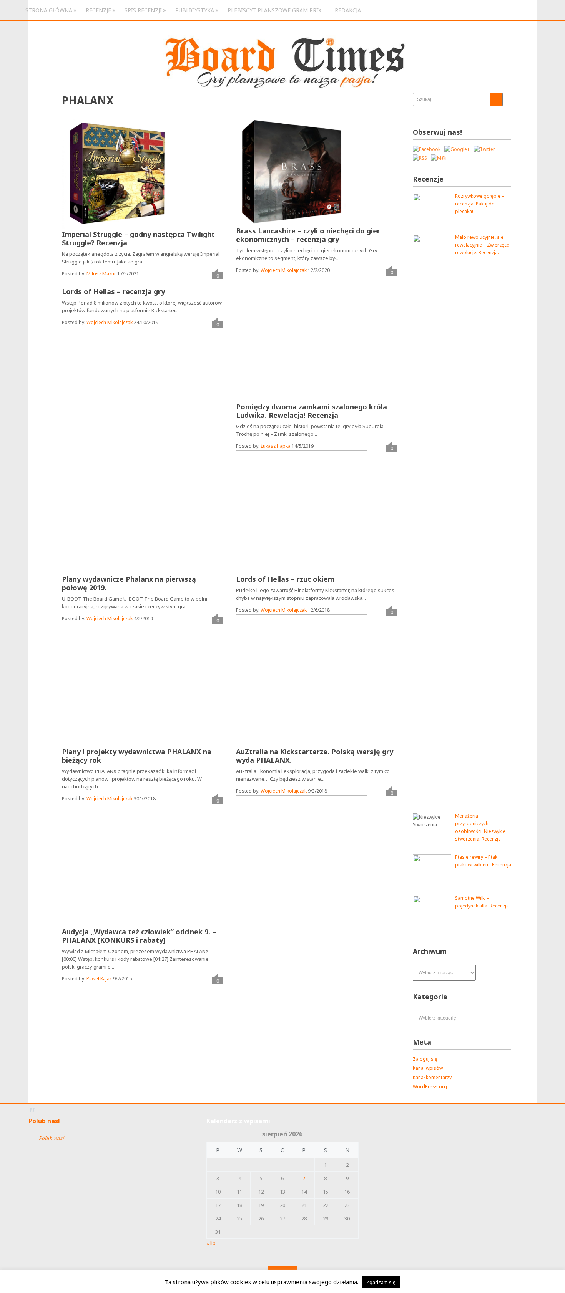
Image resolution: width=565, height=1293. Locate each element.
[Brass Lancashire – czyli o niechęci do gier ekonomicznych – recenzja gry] (291, 171)
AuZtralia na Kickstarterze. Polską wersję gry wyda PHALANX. (314, 756)
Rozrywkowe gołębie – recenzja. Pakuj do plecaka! (479, 204)
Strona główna (48, 10)
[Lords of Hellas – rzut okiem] (291, 516)
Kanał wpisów (428, 1068)
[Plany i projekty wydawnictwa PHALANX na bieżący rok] (117, 688)
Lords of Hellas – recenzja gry (113, 291)
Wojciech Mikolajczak (284, 270)
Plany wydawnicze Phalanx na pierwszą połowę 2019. (129, 583)
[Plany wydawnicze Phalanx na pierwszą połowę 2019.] (117, 516)
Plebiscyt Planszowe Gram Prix (274, 10)
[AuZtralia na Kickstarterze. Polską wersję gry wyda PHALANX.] (291, 688)
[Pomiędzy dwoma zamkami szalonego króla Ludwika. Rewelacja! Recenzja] (291, 343)
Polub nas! (44, 1121)
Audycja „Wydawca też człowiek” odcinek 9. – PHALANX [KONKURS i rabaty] (139, 936)
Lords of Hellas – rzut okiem (285, 579)
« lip (211, 1243)
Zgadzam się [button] (381, 1282)
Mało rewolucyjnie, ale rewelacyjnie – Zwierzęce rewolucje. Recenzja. (482, 245)
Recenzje (98, 10)
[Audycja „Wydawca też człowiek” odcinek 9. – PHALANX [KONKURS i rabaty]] (117, 868)
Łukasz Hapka (276, 446)
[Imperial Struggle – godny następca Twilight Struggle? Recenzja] (116, 173)
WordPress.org (430, 1086)
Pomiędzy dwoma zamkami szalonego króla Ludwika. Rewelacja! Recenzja (311, 411)
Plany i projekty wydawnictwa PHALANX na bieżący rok (136, 756)
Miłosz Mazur (101, 273)
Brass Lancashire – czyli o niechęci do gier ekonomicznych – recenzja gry (308, 235)
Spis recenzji (143, 10)
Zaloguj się (425, 1059)
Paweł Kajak (99, 978)
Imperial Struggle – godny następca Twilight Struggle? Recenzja (138, 238)
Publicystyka (194, 10)
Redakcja (348, 10)
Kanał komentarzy (432, 1077)
